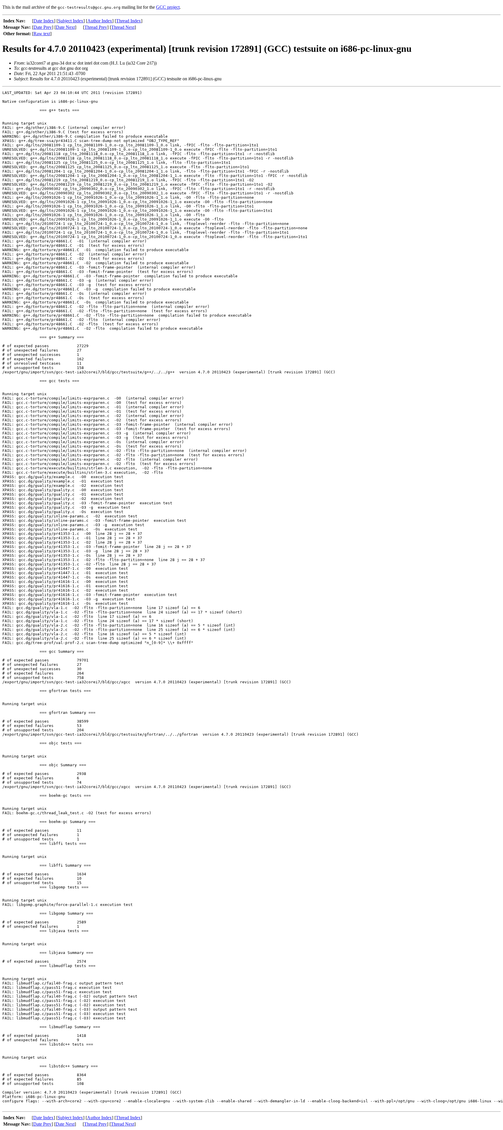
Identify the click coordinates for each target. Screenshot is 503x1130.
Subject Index (70, 20)
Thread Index (128, 20)
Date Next (65, 27)
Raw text (41, 33)
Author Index (99, 20)
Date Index (43, 20)
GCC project (168, 7)
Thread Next (122, 27)
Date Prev (42, 27)
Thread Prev (95, 27)
